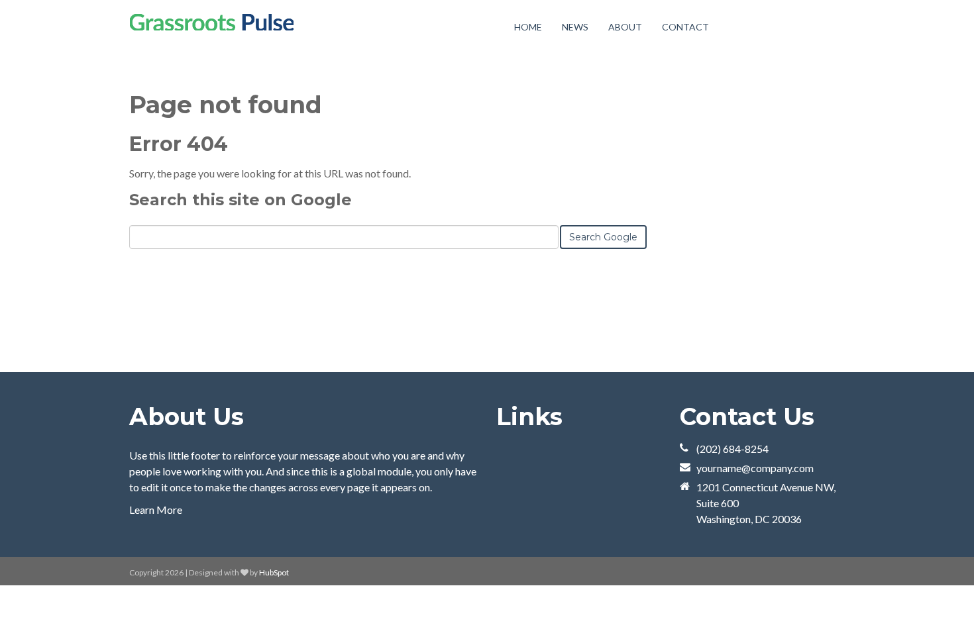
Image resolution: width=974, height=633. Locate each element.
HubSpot (274, 572)
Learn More (155, 509)
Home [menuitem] (528, 26)
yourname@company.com (755, 468)
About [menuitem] (625, 26)
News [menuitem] (575, 26)
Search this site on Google (240, 199)
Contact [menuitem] (685, 26)
